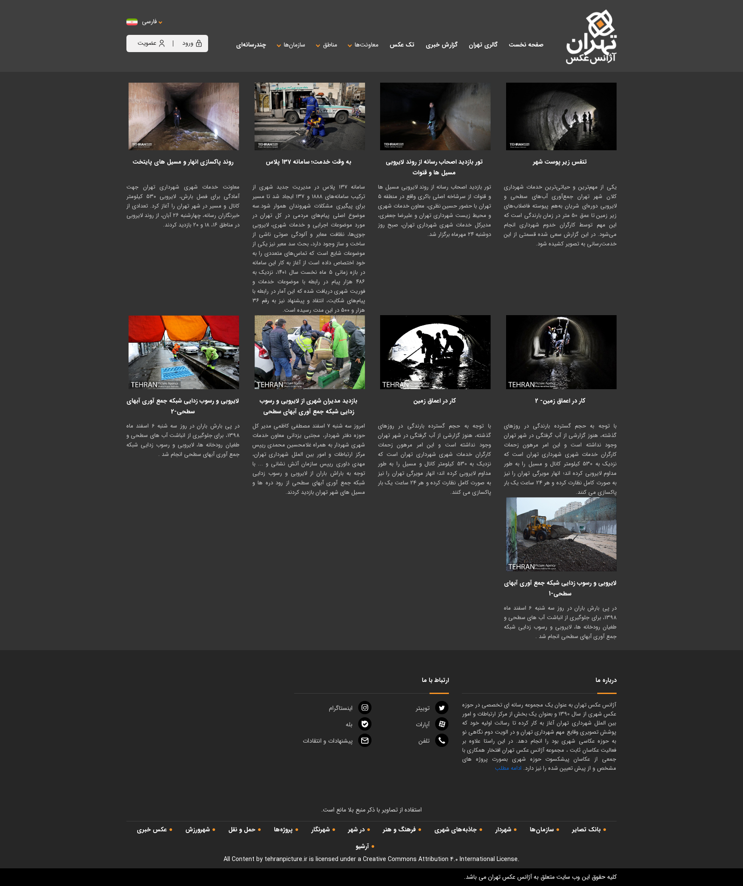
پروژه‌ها (283, 829)
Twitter (423, 708)
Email (328, 741)
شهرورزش (197, 829)
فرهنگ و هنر (399, 829)
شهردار (503, 829)
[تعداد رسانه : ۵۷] (561, 116)
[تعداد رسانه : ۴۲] (184, 116)
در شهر (356, 829)
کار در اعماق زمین (434, 401)
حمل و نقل (241, 829)
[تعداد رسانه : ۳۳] (435, 116)
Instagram (341, 708)
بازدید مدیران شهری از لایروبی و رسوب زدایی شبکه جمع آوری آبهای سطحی (308, 406)
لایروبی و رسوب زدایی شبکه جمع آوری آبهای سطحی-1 (560, 588)
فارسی (149, 21)
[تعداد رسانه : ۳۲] (435, 352)
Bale (349, 724)
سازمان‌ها (542, 829)
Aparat (423, 724)
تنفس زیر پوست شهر (560, 162)
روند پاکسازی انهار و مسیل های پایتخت (182, 162)
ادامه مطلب (508, 768)
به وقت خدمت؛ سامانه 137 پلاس (308, 162)
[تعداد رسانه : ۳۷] (310, 116)
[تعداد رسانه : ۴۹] (184, 352)
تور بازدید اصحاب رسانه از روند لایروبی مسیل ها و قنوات (434, 167)
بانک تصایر (586, 829)
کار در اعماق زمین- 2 (560, 401)
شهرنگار (320, 829)
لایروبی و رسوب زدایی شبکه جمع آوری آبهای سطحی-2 (182, 406)
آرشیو (362, 846)
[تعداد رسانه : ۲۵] (561, 352)
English (176, 30)
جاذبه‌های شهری (455, 829)
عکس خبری (152, 829)
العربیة (197, 30)
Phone (424, 741)
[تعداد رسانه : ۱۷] (561, 534)
